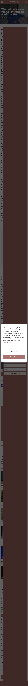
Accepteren (14, 357)
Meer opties (14, 351)
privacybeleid (7, 342)
